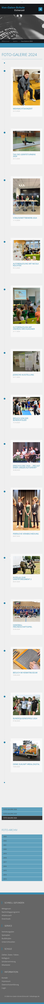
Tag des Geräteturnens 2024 (24, 155)
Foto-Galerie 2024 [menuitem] (10, 818)
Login (4, 988)
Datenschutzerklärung (10, 984)
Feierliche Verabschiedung (26, 534)
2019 (5, 853)
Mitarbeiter (6, 965)
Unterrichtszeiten (8, 942)
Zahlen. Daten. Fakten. (10, 955)
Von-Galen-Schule (16, 996)
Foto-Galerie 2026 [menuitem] (10, 809)
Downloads (6, 919)
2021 (5, 845)
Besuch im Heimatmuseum (25, 672)
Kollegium (5, 958)
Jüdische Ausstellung (23, 375)
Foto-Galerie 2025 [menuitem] (10, 814)
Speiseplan (6, 935)
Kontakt (5, 978)
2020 (5, 849)
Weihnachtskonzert (22, 108)
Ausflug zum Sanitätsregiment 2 (22, 578)
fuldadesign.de (34, 996)
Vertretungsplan (8, 931)
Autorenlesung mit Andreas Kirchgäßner (24, 328)
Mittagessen (6, 908)
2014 (5, 875)
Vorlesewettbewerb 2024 (25, 218)
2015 (5, 870)
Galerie (15, 41)
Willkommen (5, 41)
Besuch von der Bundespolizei (20, 419)
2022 (5, 841)
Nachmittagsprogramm (11, 912)
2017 (5, 862)
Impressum (6, 981)
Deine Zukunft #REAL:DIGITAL (26, 764)
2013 (5, 879)
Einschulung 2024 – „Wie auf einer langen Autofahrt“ (26, 467)
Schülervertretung (9, 961)
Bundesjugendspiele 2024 (25, 718)
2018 (5, 858)
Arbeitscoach (7, 915)
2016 (5, 866)
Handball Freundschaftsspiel (22, 626)
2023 (5, 836)
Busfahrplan (6, 938)
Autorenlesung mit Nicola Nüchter (26, 264)
